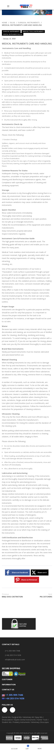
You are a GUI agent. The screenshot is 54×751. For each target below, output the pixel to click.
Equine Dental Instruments (25, 720)
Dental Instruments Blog (12, 34)
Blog (12, 22)
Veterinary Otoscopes (40, 722)
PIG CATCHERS (46, 595)
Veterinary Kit (28, 717)
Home (4, 22)
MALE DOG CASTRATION (12, 595)
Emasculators (7, 720)
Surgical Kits (17, 717)
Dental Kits (6, 717)
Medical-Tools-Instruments (33, 31)
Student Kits (7, 722)
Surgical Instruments (29, 22)
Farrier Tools (42, 720)
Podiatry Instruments (21, 722)
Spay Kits (39, 717)
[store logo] (26, 6)
